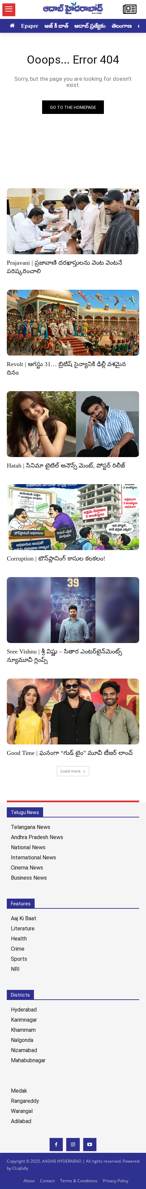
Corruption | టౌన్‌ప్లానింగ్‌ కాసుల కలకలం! (56, 558)
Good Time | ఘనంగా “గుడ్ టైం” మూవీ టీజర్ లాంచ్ (70, 753)
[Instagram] (72, 1144)
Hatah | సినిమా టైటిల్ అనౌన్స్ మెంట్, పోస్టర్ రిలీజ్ (66, 465)
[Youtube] (89, 1144)
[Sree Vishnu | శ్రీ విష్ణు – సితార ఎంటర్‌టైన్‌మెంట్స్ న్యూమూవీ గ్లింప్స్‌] (73, 610)
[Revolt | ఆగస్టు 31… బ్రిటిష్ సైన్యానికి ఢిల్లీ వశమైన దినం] (73, 323)
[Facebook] (56, 1144)
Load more (70, 771)
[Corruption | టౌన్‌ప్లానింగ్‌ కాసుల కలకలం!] (73, 517)
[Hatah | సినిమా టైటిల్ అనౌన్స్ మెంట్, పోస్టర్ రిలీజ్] (73, 424)
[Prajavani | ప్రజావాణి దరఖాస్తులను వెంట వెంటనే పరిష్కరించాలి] (73, 221)
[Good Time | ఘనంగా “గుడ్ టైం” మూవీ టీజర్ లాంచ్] (73, 711)
